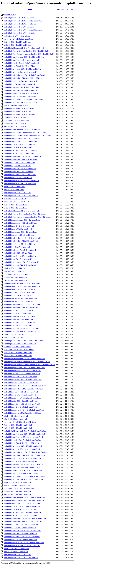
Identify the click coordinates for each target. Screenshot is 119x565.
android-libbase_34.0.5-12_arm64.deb (18, 325)
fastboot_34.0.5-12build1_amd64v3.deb (18, 425)
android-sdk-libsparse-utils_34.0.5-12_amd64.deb (22, 211)
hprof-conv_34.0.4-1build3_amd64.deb (18, 39)
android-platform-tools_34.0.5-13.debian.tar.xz (21, 558)
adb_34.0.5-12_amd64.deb (14, 271)
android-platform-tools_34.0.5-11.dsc (17, 111)
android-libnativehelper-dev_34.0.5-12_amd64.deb (22, 238)
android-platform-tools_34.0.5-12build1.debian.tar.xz (23, 341)
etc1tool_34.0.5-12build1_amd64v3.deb (18, 428)
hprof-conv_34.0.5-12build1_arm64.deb (19, 488)
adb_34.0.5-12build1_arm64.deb (16, 552)
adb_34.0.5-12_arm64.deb (13, 338)
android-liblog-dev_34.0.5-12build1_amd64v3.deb (22, 458)
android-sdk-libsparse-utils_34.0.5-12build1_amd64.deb (24, 359)
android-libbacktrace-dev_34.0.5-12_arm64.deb (21, 328)
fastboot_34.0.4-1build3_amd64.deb (17, 42)
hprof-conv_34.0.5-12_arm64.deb (16, 274)
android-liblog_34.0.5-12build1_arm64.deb (20, 528)
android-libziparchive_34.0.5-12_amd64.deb (20, 223)
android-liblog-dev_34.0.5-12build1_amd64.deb (21, 392)
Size (71, 9)
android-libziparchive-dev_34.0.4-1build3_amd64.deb (24, 57)
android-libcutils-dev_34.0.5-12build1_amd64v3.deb (23, 464)
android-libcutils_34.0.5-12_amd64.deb (18, 253)
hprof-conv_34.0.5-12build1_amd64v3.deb (20, 422)
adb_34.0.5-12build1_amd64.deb (16, 419)
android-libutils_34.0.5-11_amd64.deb (18, 148)
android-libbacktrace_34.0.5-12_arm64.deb (20, 332)
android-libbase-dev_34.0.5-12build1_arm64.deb (22, 537)
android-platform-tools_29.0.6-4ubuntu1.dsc (20, 24)
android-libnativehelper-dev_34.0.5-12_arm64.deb (22, 304)
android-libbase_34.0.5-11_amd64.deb (18, 178)
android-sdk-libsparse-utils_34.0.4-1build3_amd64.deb (24, 48)
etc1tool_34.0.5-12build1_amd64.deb (18, 356)
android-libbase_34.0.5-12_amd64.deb (18, 259)
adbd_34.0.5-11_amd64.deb (14, 187)
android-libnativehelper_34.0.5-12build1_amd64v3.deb (24, 455)
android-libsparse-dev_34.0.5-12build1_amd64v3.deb (23, 446)
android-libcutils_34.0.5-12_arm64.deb (18, 319)
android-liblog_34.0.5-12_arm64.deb (17, 313)
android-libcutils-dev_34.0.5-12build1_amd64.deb (22, 398)
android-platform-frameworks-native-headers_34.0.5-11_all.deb (27, 135)
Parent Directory (10, 15)
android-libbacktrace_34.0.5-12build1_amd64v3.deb (23, 479)
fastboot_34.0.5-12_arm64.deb (15, 277)
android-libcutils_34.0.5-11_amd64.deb (18, 172)
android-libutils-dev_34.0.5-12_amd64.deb (19, 226)
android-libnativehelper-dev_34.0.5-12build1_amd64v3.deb (26, 452)
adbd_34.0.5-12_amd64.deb (14, 268)
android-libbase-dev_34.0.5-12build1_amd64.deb (22, 404)
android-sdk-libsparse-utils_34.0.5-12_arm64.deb (22, 283)
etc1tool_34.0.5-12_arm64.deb (15, 280)
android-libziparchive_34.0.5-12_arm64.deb (20, 289)
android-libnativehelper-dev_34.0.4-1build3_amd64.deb (24, 75)
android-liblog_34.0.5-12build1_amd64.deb (20, 395)
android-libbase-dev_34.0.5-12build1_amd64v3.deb (23, 470)
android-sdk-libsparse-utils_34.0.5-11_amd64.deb (22, 129)
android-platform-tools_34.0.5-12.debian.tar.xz (21, 196)
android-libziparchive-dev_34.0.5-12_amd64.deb (22, 220)
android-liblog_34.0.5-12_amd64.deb (17, 247)
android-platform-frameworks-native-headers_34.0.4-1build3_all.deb (29, 54)
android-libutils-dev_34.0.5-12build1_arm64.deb (22, 506)
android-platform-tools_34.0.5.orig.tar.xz (19, 108)
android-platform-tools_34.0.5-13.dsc (17, 555)
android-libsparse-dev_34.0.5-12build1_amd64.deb (23, 380)
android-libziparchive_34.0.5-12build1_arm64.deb (22, 503)
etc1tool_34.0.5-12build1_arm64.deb (17, 494)
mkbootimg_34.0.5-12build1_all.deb (17, 347)
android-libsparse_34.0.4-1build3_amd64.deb (20, 72)
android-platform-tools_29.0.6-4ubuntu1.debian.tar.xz (23, 21)
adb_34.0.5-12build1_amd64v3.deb (17, 485)
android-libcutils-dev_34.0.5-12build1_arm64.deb (22, 531)
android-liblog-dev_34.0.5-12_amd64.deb (19, 244)
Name (29, 9)
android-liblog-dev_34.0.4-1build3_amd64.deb (21, 81)
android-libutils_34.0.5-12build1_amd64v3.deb (21, 443)
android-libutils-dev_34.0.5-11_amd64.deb (19, 144)
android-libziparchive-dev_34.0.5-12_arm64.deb (22, 286)
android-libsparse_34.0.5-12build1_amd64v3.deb (22, 449)
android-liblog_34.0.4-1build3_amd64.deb (19, 84)
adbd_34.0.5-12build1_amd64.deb (16, 416)
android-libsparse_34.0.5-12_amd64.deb (19, 235)
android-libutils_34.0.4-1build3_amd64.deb (20, 66)
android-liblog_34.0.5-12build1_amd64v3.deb (21, 461)
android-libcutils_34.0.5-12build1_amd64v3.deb (22, 467)
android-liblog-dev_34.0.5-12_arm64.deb (19, 310)
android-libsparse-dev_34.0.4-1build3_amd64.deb (22, 69)
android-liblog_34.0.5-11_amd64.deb (17, 166)
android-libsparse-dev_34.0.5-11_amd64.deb (20, 151)
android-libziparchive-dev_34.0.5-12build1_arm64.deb (24, 500)
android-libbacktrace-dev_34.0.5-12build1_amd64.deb (24, 410)
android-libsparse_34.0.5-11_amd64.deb (19, 154)
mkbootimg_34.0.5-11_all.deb (15, 117)
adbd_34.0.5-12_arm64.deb (14, 335)
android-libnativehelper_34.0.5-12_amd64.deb (21, 241)
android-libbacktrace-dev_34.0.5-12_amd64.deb (21, 262)
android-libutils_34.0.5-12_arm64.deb (18, 295)
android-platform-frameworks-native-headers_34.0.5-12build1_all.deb (29, 365)
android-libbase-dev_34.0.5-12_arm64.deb (19, 322)
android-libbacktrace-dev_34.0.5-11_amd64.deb (21, 181)
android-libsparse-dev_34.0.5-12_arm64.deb (20, 298)
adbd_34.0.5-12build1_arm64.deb (16, 549)
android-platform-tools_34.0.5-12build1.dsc (20, 344)
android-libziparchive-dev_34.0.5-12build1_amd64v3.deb (25, 434)
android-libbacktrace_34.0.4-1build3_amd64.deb (22, 102)
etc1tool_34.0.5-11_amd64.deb (15, 126)
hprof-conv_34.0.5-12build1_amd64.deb (19, 350)
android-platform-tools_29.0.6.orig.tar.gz (19, 18)
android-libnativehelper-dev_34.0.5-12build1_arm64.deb (25, 519)
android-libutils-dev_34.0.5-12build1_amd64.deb (22, 374)
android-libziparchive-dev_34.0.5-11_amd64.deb (22, 138)
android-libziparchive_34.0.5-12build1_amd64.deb (22, 371)
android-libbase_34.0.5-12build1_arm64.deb (20, 540)
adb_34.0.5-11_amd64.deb (14, 190)
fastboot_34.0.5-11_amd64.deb (15, 123)
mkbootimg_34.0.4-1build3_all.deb (17, 36)
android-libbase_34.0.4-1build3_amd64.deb (20, 96)
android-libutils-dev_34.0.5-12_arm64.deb (19, 292)
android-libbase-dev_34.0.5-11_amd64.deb (20, 175)
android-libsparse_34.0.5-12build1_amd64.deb (21, 383)
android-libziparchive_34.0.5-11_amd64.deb (20, 141)
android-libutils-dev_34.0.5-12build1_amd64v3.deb (23, 440)
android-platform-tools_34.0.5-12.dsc (17, 193)
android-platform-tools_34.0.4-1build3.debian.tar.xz (23, 30)
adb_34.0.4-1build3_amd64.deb (16, 105)
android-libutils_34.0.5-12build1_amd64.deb (20, 377)
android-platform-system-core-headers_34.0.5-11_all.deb (25, 132)
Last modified (62, 9)
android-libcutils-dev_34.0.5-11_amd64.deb (20, 169)
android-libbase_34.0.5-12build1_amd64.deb (20, 407)
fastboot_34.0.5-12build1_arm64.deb (17, 491)
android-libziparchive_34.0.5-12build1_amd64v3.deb (23, 437)
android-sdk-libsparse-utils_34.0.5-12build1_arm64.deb (24, 497)
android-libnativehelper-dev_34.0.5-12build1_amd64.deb (25, 386)
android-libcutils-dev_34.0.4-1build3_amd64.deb (22, 87)
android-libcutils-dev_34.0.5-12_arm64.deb (20, 316)
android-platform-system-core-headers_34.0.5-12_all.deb (25, 214)
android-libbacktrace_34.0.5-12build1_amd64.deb (22, 413)
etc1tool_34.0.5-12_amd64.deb (15, 208)
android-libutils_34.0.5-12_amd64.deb (18, 229)
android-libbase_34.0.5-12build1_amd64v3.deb (21, 473)
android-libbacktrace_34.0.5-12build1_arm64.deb (22, 546)
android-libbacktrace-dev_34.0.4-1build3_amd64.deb (23, 99)
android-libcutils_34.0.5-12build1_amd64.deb (21, 401)
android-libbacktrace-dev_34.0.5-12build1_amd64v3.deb (25, 476)
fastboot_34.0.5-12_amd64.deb (15, 205)
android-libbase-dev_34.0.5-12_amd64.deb (20, 256)
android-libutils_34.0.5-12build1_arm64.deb (20, 509)
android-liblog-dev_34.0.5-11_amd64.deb (19, 163)
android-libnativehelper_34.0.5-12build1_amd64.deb (23, 389)
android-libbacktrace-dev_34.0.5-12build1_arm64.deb (24, 543)
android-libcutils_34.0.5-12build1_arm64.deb (20, 534)
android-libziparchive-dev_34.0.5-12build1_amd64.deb (24, 368)
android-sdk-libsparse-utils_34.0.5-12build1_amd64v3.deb (25, 431)
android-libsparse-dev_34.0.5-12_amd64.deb (20, 232)
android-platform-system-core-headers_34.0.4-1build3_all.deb (26, 51)
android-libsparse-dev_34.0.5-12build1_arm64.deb (22, 512)
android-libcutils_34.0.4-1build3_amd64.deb (20, 90)
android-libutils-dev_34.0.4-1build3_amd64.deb (21, 63)
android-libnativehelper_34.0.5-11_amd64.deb (21, 160)
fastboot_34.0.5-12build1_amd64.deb (18, 353)
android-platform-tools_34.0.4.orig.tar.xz (19, 27)
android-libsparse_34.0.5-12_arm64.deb (18, 301)
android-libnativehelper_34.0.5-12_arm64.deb (21, 307)
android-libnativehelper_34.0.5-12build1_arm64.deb (23, 522)
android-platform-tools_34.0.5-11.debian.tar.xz (21, 114)
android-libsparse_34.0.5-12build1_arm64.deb (21, 516)
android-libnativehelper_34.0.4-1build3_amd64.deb (23, 78)
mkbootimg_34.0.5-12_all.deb (15, 199)
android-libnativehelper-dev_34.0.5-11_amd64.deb (22, 157)
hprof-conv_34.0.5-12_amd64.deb (16, 202)
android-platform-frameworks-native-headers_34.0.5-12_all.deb (27, 217)
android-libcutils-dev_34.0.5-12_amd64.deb (20, 250)
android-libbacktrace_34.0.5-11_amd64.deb (20, 184)
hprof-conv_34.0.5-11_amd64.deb (16, 120)
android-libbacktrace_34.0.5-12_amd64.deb (20, 265)
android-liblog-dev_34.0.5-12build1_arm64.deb (21, 525)
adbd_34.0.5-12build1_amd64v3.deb (17, 482)
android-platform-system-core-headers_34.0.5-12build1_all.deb (27, 362)
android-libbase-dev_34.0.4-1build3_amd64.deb (21, 93)
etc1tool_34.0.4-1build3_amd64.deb (17, 45)
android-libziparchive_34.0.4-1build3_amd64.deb (22, 60)
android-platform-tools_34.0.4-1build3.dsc (19, 33)
